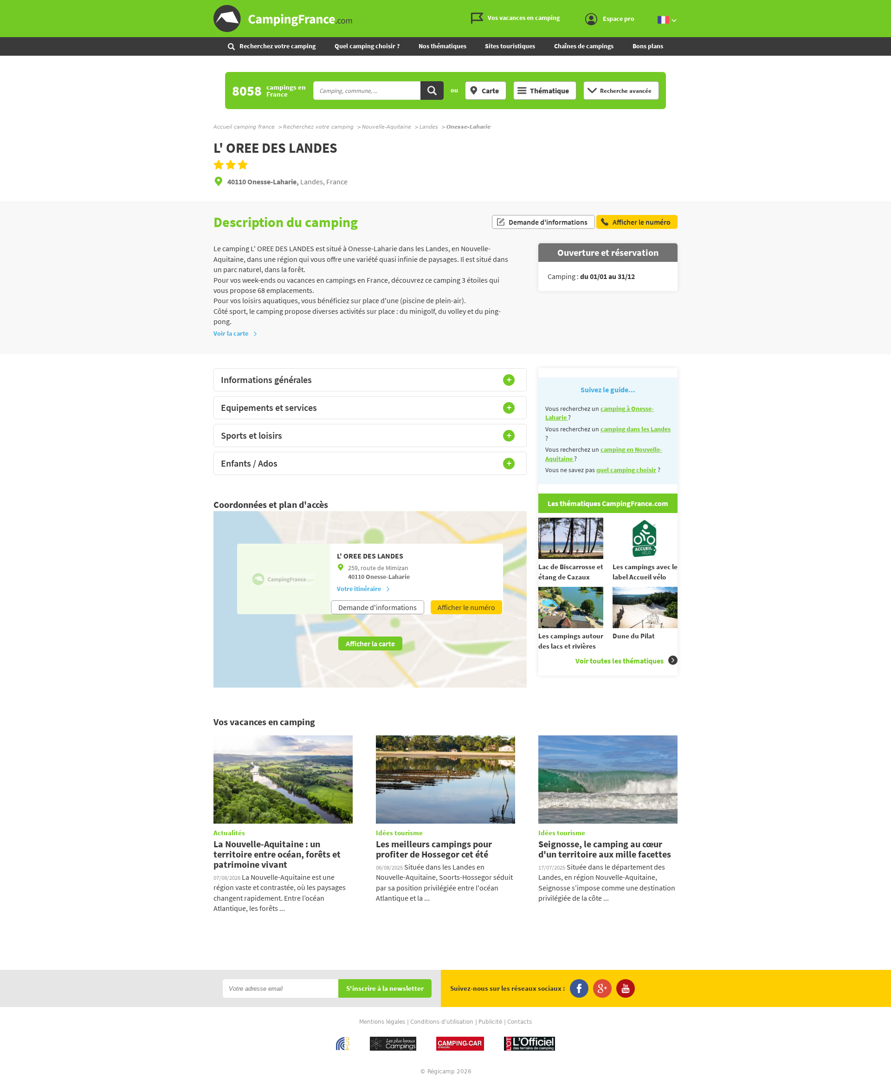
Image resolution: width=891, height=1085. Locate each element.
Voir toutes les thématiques (619, 660)
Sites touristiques (510, 46)
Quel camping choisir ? (367, 46)
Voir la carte (230, 333)
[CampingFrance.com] (445, 18)
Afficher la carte (370, 643)
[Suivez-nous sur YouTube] (625, 988)
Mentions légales (382, 1022)
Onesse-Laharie (388, 576)
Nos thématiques (442, 46)
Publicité (490, 1022)
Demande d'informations (548, 222)
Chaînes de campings (583, 46)
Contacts (519, 1022)
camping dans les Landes (635, 429)
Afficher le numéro (466, 607)
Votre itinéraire (359, 589)
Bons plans (648, 46)
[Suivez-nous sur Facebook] (579, 988)
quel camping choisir (626, 470)
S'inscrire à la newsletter (385, 989)
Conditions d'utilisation (441, 1022)
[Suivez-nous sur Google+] (602, 988)
